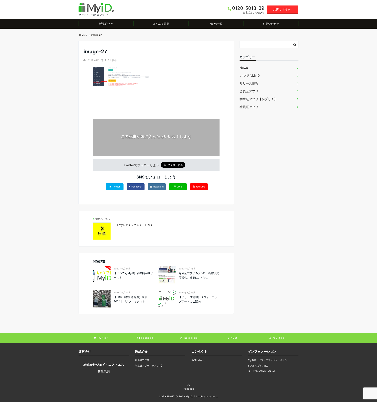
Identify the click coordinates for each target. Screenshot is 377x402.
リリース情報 (249, 83)
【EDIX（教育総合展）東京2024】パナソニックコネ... (130, 299)
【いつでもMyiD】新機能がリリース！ (133, 275)
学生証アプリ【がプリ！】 (258, 99)
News (244, 68)
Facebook (136, 186)
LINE (179, 186)
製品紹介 (104, 23)
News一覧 (216, 23)
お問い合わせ (282, 9)
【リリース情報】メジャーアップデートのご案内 (198, 299)
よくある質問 (161, 23)
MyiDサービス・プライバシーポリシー (268, 360)
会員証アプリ (249, 91)
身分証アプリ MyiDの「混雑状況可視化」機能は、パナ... (199, 275)
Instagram (158, 186)
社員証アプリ (249, 107)
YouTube (200, 186)
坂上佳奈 (112, 60)
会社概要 (103, 371)
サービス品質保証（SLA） (262, 371)
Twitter (116, 186)
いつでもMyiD (250, 75)
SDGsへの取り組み (258, 365)
